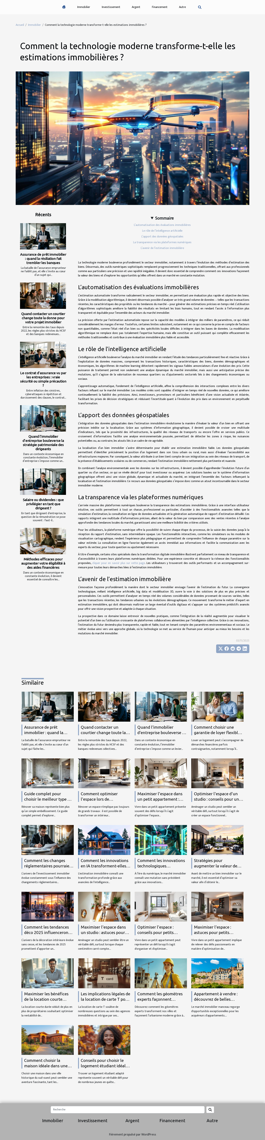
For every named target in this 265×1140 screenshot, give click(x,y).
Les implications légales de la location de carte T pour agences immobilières (105, 999)
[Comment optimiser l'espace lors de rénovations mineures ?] (104, 773)
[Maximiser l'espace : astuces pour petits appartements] (217, 906)
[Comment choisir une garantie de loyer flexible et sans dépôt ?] (217, 706)
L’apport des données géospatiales (162, 236)
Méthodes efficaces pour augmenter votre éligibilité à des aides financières (43, 563)
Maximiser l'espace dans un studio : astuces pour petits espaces (103, 932)
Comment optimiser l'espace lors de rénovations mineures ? (102, 799)
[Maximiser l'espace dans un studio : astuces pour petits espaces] (104, 906)
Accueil (20, 25)
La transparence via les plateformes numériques (162, 242)
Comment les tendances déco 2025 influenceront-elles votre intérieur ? (47, 932)
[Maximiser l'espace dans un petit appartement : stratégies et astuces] (161, 773)
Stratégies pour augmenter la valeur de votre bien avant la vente (217, 866)
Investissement (111, 7)
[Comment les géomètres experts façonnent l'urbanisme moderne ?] (161, 973)
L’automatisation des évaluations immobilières (162, 225)
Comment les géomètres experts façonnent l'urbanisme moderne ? (160, 999)
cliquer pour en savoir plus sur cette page (118, 563)
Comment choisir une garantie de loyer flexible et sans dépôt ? (217, 732)
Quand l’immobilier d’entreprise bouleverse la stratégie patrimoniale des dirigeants (43, 442)
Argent (136, 7)
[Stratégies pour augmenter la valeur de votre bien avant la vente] (217, 839)
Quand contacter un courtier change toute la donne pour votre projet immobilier (43, 318)
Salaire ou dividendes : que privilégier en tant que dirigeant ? (43, 504)
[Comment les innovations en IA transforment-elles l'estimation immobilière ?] (104, 839)
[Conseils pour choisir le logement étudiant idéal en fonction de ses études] (104, 1039)
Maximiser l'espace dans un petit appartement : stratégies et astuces (159, 799)
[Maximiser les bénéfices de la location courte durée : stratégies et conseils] (47, 973)
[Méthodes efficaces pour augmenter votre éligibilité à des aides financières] (43, 541)
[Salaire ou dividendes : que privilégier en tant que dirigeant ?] (43, 482)
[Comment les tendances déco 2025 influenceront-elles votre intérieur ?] (47, 906)
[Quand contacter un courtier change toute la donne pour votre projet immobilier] (43, 296)
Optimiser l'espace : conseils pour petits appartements (155, 932)
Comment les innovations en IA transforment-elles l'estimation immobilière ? (105, 866)
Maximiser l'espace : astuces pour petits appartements (212, 932)
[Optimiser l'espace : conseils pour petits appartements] (161, 906)
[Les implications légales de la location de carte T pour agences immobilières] (104, 973)
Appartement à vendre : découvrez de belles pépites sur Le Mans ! (216, 999)
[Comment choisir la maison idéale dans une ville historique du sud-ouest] (47, 1039)
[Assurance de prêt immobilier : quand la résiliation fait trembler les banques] (43, 236)
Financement (159, 7)
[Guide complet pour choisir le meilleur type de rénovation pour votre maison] (47, 773)
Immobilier (83, 7)
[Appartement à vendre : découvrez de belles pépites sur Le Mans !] (217, 973)
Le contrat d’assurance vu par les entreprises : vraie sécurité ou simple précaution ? (43, 379)
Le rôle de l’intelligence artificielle (162, 230)
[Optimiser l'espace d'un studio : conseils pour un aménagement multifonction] (217, 773)
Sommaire (164, 218)
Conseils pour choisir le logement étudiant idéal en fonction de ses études (104, 1065)
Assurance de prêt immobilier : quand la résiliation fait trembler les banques (43, 258)
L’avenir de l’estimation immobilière (162, 248)
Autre (182, 7)
